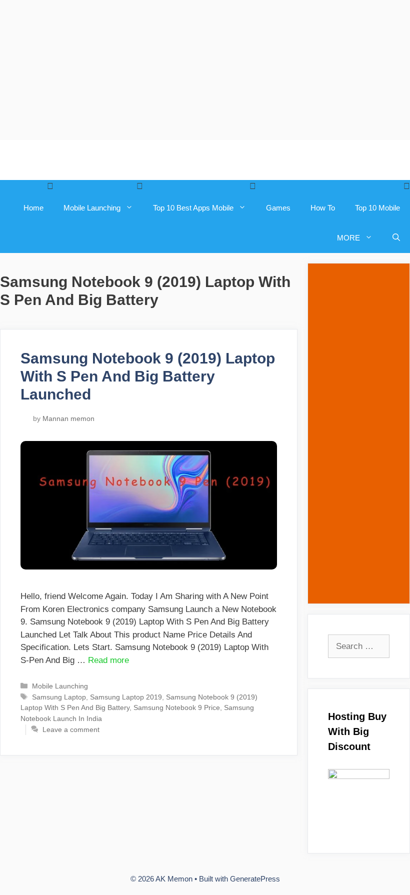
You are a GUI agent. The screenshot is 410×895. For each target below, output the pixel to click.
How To (322, 208)
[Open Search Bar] (396, 238)
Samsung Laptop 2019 (126, 697)
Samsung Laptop (59, 697)
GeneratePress (255, 878)
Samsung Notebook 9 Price (177, 708)
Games (278, 208)
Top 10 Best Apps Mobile (193, 208)
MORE (348, 238)
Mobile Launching (92, 208)
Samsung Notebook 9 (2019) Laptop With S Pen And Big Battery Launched (147, 376)
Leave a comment (71, 730)
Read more (108, 660)
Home (34, 208)
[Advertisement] (205, 70)
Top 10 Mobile (377, 208)
